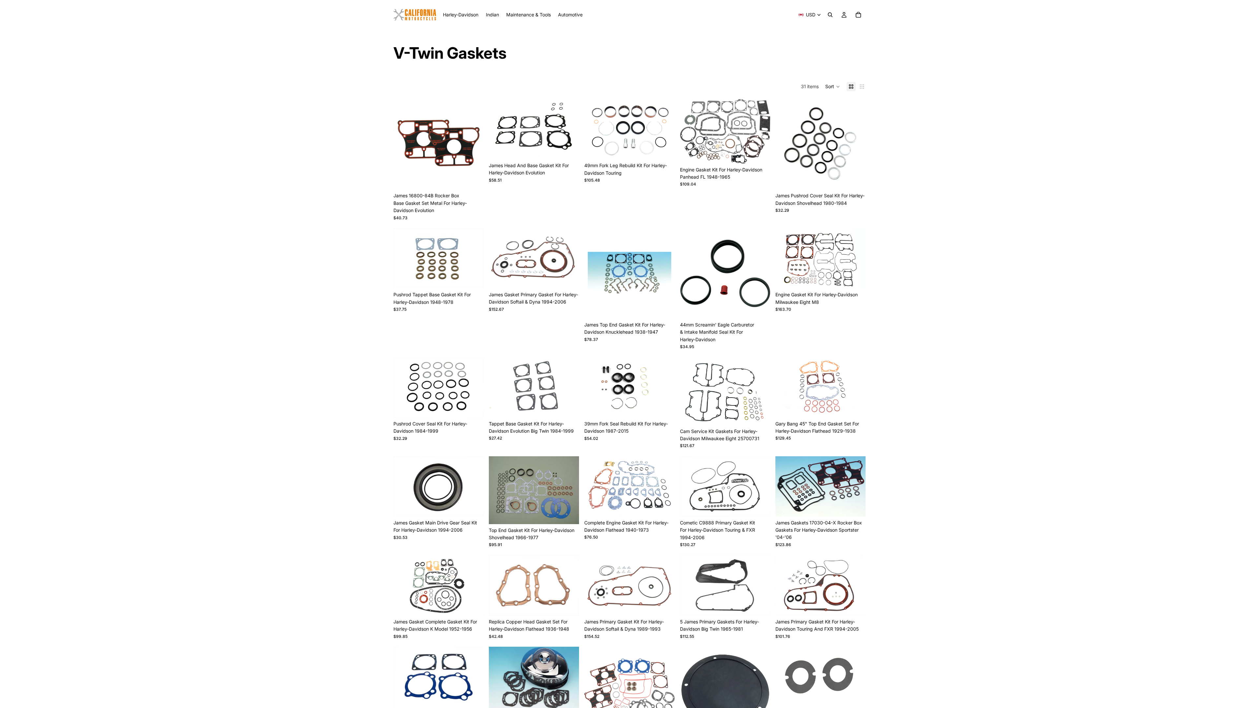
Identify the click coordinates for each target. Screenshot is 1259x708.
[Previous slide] (403, 144)
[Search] (830, 15)
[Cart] (858, 15)
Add (574, 149)
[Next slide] (474, 144)
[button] (832, 86)
